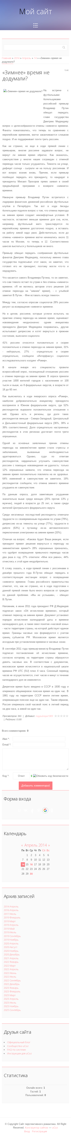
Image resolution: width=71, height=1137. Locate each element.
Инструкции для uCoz (19, 1053)
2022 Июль (10, 976)
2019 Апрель (11, 925)
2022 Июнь (10, 973)
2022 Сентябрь (12, 980)
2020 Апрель (11, 943)
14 (35, 58)
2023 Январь (11, 987)
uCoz (55, 1127)
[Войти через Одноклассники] (52, 810)
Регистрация (39, 1131)
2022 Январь (11, 962)
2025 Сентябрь (12, 1010)
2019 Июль (10, 932)
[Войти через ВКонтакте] (26, 810)
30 (31, 873)
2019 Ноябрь (11, 939)
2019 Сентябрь (12, 936)
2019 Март (10, 921)
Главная (6, 58)
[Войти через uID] (19, 810)
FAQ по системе (16, 1049)
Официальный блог (18, 1042)
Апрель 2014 (35, 845)
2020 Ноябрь (11, 951)
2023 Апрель (11, 998)
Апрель (26, 58)
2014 (16, 58)
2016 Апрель (11, 910)
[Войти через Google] (45, 810)
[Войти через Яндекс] (38, 810)
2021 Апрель (11, 958)
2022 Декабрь (12, 984)
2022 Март (10, 965)
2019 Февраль (12, 917)
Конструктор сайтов (36, 1127)
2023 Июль (10, 1002)
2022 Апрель (11, 969)
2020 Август (10, 947)
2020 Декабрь (12, 954)
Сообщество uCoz (18, 1046)
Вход (27, 1131)
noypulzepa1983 (44, 716)
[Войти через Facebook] (32, 810)
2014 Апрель (11, 906)
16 (31, 864)
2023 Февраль (12, 991)
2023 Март (10, 995)
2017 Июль (10, 914)
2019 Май (9, 928)
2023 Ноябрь (11, 1006)
